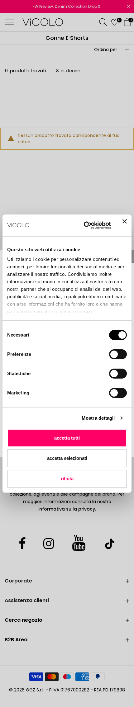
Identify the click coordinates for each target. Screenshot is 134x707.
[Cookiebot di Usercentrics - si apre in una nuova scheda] (84, 225)
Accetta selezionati (67, 458)
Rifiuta (67, 478)
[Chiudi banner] (124, 225)
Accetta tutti (67, 438)
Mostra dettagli (98, 418)
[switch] (118, 354)
